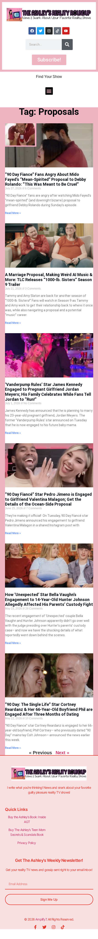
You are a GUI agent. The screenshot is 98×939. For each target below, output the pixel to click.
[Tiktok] (57, 30)
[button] (49, 91)
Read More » (13, 213)
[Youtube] (66, 30)
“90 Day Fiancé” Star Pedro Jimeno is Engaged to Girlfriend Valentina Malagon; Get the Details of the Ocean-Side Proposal (48, 499)
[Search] (67, 44)
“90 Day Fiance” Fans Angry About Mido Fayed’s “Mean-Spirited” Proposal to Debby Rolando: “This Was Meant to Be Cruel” (45, 179)
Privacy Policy (26, 843)
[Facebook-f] (35, 927)
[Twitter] (40, 30)
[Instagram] (49, 30)
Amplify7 (40, 919)
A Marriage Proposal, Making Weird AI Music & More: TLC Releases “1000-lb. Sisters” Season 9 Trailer (49, 279)
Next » (62, 752)
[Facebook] (32, 30)
